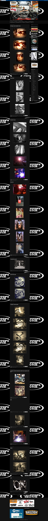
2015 (32, 71)
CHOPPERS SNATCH (14, 74)
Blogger (27, 519)
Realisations (13, 22)
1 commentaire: (20, 397)
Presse (23, 22)
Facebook (27, 22)
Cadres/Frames (21, 21)
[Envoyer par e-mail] (24, 73)
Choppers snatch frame (14, 116)
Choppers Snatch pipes (14, 304)
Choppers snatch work (14, 427)
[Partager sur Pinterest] (27, 73)
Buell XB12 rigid (13, 274)
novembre (34, 74)
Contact (15, 21)
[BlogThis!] (25, 73)
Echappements (31, 21)
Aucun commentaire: (21, 115)
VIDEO (31, 22)
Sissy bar (12, 182)
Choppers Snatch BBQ (14, 474)
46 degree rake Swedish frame (34, 81)
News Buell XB (18, 22)
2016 (32, 70)
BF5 (11, 399)
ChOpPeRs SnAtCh (13, 259)
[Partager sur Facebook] (26, 73)
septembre (34, 76)
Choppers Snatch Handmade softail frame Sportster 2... (34, 90)
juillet (33, 78)
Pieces (26, 21)
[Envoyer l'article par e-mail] (23, 115)
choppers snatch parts (14, 180)
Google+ (32, 24)
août (33, 77)
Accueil (12, 21)
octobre (33, 75)
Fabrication (12, 78)
